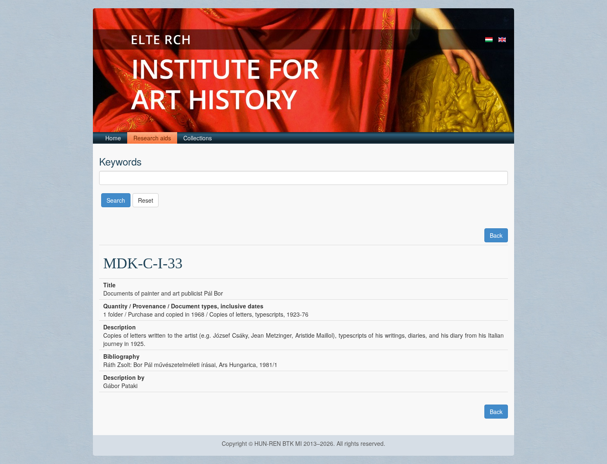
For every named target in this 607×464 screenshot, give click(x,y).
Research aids (152, 138)
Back (496, 235)
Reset (145, 200)
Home (113, 138)
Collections (197, 138)
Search (116, 200)
